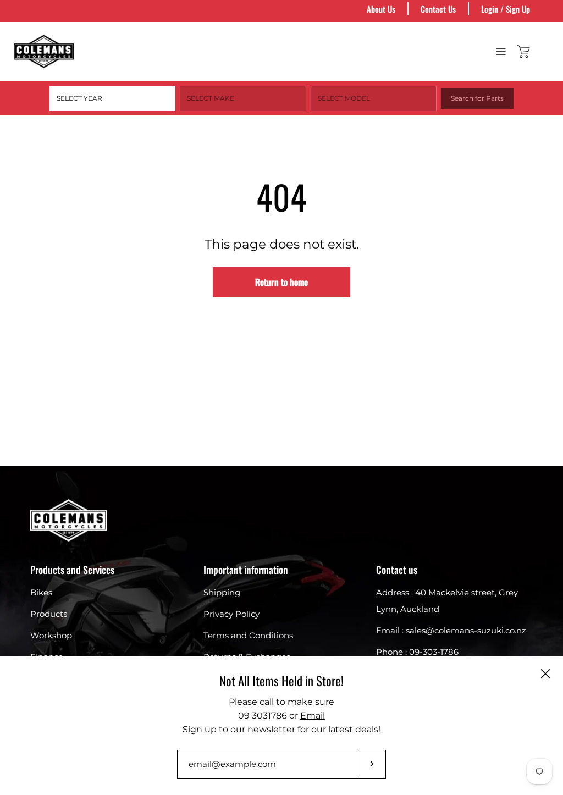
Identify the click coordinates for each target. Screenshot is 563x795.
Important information (245, 570)
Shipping (221, 592)
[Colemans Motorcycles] (44, 51)
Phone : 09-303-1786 (417, 652)
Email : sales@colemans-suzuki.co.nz (451, 630)
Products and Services (72, 570)
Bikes (41, 592)
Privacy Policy (231, 614)
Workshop (51, 635)
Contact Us (438, 9)
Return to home (281, 282)
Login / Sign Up (505, 9)
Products (48, 614)
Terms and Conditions (248, 635)
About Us (381, 9)
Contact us (396, 570)
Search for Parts (477, 98)
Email (312, 715)
